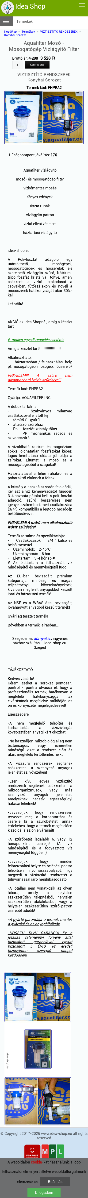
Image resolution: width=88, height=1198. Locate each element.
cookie (36, 1162)
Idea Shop (30, 6)
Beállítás (55, 1182)
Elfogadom (44, 1192)
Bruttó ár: (25, 58)
